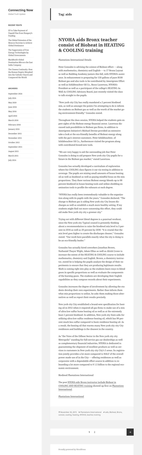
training (97, 415)
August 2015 (13, 151)
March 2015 (13, 156)
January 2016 (14, 129)
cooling (68, 415)
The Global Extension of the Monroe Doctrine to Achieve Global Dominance (20, 43)
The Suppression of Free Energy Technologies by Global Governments (18, 52)
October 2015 (14, 142)
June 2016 (12, 107)
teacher (90, 415)
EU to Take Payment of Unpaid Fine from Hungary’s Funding (20, 33)
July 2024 (12, 98)
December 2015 (15, 133)
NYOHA (83, 415)
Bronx (119, 412)
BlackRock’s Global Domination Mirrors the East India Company (20, 62)
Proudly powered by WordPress (72, 449)
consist (61, 415)
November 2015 (15, 138)
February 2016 (14, 124)
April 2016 (12, 116)
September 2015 (15, 147)
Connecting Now (20, 10)
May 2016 (12, 111)
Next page (130, 432)
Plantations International (71, 396)
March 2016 (13, 120)
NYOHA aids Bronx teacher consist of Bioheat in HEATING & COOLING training (91, 45)
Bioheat (112, 412)
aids (107, 412)
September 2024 (15, 93)
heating (75, 415)
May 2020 (12, 102)
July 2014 (12, 160)
